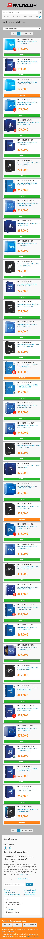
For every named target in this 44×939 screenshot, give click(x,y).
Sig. (30, 33)
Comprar (22, 54)
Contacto (29, 17)
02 (22, 33)
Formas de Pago (29, 894)
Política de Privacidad (24, 874)
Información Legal (30, 890)
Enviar (29, 884)
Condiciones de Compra (12, 894)
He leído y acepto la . (18, 879)
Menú (7, 17)
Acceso (18, 17)
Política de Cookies (32, 936)
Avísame (22, 95)
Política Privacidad (10, 892)
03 (26, 33)
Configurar (7, 925)
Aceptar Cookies (30, 925)
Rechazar (17, 925)
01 (18, 33)
